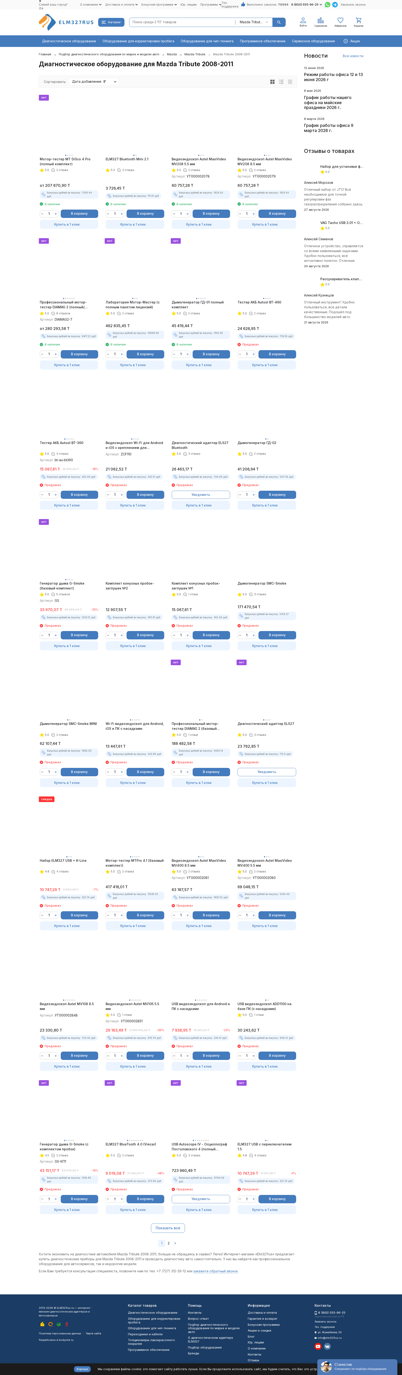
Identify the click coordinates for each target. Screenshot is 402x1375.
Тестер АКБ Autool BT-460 (259, 302)
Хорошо (82, 1369)
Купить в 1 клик (67, 224)
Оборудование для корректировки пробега (138, 41)
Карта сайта (93, 1333)
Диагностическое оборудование (69, 41)
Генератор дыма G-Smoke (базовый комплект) (62, 585)
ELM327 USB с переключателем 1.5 (264, 1146)
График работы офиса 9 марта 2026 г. (328, 128)
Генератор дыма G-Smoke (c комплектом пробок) (64, 1146)
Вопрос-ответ (198, 1318)
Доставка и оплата (262, 1312)
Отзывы (253, 1360)
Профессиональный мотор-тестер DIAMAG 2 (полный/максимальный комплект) (63, 304)
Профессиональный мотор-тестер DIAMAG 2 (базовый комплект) (195, 726)
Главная (45, 54)
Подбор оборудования (205, 1347)
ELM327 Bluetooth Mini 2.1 (127, 159)
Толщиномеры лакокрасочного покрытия (151, 1341)
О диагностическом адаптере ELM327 (210, 1339)
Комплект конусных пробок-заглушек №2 (130, 585)
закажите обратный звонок (215, 1271)
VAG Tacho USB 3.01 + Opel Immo (347, 223)
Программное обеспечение (262, 41)
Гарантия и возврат (262, 1318)
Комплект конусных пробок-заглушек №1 (196, 585)
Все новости (353, 56)
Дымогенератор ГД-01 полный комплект (198, 304)
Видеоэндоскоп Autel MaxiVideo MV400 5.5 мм (265, 863)
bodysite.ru (66, 1340)
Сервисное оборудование (313, 41)
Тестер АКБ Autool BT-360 (61, 443)
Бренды (193, 1353)
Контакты (194, 1312)
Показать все (168, 1228)
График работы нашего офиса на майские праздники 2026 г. (328, 102)
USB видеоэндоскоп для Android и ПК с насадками (201, 1006)
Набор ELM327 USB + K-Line (63, 860)
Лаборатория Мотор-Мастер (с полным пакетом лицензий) (133, 304)
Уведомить (200, 495)
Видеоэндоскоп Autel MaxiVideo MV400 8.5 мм (199, 863)
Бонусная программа (264, 1324)
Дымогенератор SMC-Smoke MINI (68, 724)
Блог (251, 1336)
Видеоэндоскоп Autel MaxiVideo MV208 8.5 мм (265, 161)
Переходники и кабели (145, 1334)
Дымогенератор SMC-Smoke (262, 583)
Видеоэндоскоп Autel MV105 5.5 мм (132, 1006)
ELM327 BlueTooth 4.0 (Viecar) (131, 1144)
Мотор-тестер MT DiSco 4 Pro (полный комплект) (65, 161)
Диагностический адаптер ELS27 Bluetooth (200, 445)
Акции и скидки (259, 1330)
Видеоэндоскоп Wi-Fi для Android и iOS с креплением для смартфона (134, 445)
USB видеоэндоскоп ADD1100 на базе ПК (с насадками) (264, 1006)
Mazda (172, 54)
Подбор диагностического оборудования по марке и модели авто (109, 54)
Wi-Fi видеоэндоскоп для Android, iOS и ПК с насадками (135, 726)
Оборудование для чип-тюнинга (207, 41)
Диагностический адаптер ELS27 (266, 724)
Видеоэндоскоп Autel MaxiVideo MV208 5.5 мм (199, 161)
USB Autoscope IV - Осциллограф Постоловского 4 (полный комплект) (199, 1146)
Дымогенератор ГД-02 (257, 443)
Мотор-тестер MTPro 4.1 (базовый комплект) (135, 863)
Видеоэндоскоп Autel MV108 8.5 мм (67, 1006)
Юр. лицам (189, 4)
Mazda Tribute (194, 54)
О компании (257, 1348)
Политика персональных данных (60, 1333)
